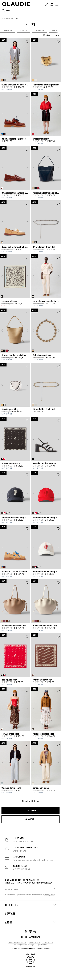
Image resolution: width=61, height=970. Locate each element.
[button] (46, 4)
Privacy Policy (34, 943)
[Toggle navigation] (57, 4)
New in (23, 30)
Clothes (7, 30)
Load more (30, 810)
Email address (11, 889)
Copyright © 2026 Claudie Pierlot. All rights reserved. (30, 948)
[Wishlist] (27, 42)
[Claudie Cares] (30, 960)
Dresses (39, 30)
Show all (30, 819)
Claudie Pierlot (8, 19)
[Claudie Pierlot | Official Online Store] (16, 4)
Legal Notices (41, 945)
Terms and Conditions (17, 943)
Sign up (54, 889)
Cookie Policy (47, 943)
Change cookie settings (24, 945)
